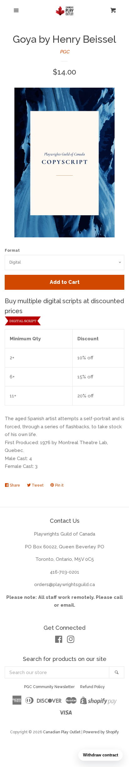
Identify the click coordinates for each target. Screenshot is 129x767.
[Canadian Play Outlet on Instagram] (71, 640)
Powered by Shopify (101, 732)
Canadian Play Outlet (61, 732)
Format (12, 250)
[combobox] (57, 672)
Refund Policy (92, 687)
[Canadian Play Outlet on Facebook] (59, 640)
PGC (64, 52)
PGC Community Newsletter (49, 687)
